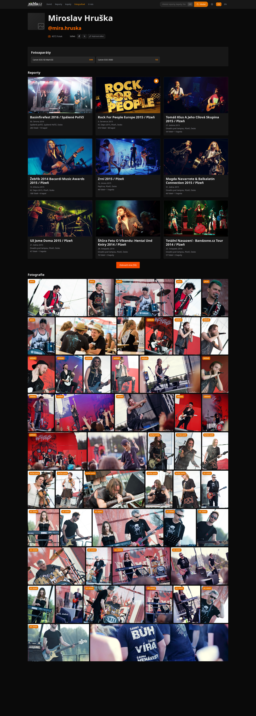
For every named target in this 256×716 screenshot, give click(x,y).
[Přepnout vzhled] (212, 4)
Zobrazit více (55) (128, 265)
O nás (90, 4)
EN (225, 4)
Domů (49, 4)
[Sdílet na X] (84, 36)
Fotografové (79, 4)
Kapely (68, 4)
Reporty (58, 4)
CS (219, 4)
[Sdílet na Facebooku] (79, 36)
